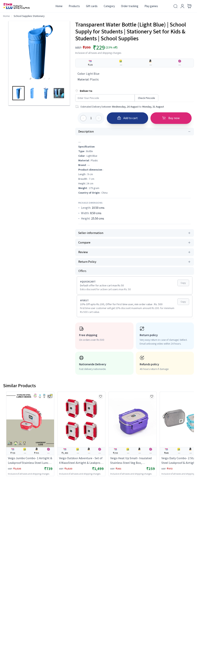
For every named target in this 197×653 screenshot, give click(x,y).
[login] (182, 6)
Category (109, 6)
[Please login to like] (49, 396)
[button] (30, 78)
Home (59, 6)
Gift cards (92, 6)
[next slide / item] (68, 94)
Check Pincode (146, 98)
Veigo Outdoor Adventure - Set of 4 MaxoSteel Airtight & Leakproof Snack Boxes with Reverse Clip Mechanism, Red (81, 460)
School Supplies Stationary (29, 16)
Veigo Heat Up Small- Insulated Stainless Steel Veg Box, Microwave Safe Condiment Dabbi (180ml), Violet (132, 460)
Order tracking (129, 6)
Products (74, 6)
